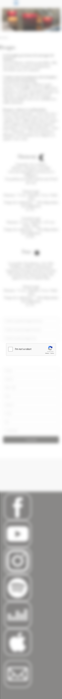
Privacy (47, 353)
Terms (52, 353)
